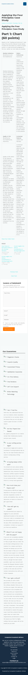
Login (14, 658)
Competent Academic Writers (8, 3)
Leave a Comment (7, 23)
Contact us (14, 656)
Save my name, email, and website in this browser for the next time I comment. (14, 324)
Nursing (15, 23)
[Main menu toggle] (24, 4)
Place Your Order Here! (8, 239)
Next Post (14, 276)
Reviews (14, 655)
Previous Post (14, 272)
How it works (14, 653)
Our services (14, 650)
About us (14, 651)
